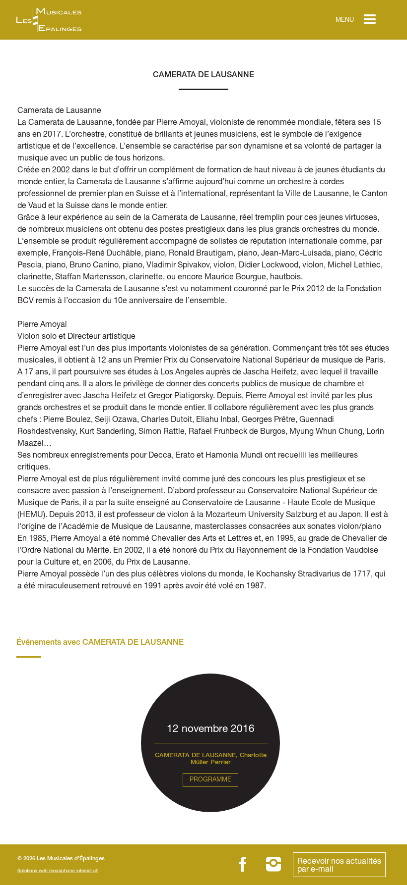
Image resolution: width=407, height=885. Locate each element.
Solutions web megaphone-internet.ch (57, 870)
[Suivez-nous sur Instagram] (273, 864)
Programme (210, 779)
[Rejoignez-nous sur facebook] (242, 864)
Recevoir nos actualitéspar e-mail (339, 864)
